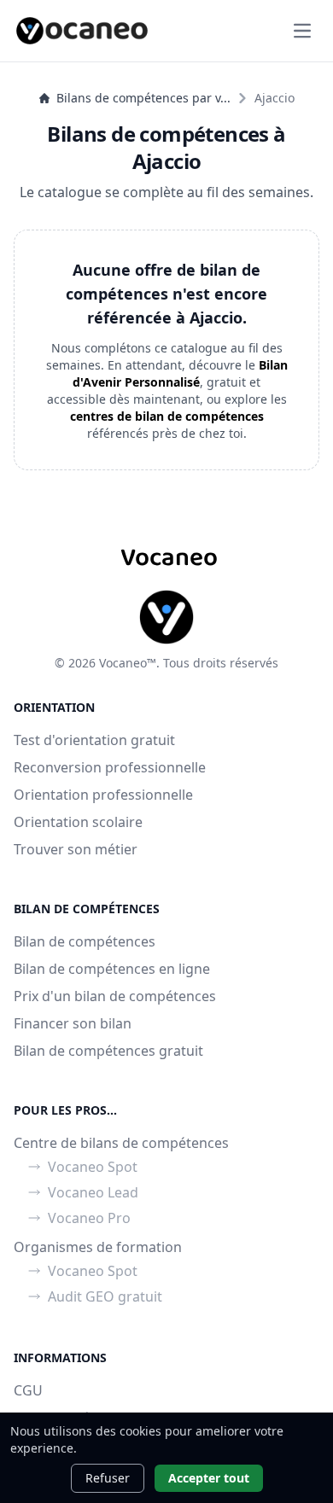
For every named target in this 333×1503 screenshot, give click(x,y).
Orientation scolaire (78, 822)
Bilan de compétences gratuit (108, 1050)
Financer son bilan (72, 1023)
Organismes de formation (98, 1247)
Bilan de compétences (84, 941)
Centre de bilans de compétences (121, 1142)
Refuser (107, 1478)
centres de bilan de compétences (167, 416)
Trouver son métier (75, 849)
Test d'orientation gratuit (94, 740)
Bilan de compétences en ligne (112, 968)
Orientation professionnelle (103, 794)
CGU (28, 1390)
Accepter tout (208, 1478)
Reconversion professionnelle (110, 767)
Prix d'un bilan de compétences (115, 996)
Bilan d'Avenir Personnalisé (180, 373)
